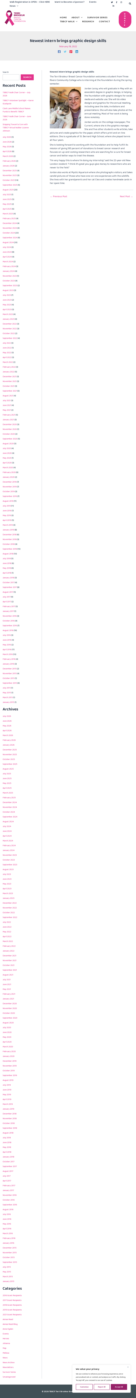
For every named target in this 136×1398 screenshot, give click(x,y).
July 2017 (6, 597)
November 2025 (10, 175)
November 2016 (10, 616)
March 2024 (8, 261)
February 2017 (9, 606)
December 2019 (9, 482)
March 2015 (8, 697)
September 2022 (10, 338)
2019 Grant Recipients (12, 1310)
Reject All (101, 1386)
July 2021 (7, 400)
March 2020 (8, 467)
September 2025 (10, 185)
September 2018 (10, 549)
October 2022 (9, 333)
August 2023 (8, 290)
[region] (101, 1379)
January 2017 (8, 611)
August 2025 (8, 189)
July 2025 (7, 194)
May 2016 (7, 644)
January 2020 (8, 477)
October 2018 (9, 544)
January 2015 (8, 702)
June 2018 (7, 563)
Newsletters (8, 1367)
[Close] (127, 1367)
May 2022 (7, 352)
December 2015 (9, 668)
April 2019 (7, 520)
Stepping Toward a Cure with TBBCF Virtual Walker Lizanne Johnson (16, 128)
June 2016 (7, 640)
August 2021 (8, 395)
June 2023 (7, 300)
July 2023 (7, 295)
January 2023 (8, 319)
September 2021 (10, 391)
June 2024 (7, 252)
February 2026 (9, 161)
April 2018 (7, 573)
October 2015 (9, 678)
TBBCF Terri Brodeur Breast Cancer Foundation (30, 27)
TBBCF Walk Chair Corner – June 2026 (17, 118)
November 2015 (10, 673)
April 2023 (7, 309)
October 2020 (9, 434)
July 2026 (7, 137)
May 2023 (7, 304)
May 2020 (7, 458)
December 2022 (10, 324)
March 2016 (8, 654)
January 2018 (8, 577)
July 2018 (7, 558)
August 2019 (8, 501)
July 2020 (7, 448)
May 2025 (7, 204)
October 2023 (9, 280)
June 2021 (7, 405)
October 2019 (9, 491)
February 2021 (9, 415)
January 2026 (8, 165)
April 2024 (7, 256)
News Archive (8, 1362)
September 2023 (10, 285)
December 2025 (10, 170)
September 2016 (10, 625)
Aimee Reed (8, 1319)
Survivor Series (9, 1372)
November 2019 (10, 486)
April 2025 (7, 209)
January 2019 (8, 530)
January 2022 (8, 371)
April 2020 (7, 462)
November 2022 (10, 328)
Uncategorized (9, 1377)
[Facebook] (117, 2)
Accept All (119, 1386)
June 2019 (7, 510)
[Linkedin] (113, 6)
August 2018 (8, 553)
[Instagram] (121, 2)
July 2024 (7, 247)
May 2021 (7, 410)
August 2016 (8, 630)
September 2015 (10, 683)
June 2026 (7, 142)
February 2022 (9, 367)
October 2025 (9, 180)
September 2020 (10, 439)
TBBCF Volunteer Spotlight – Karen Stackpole (18, 102)
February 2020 (9, 472)
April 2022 (7, 357)
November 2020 (10, 429)
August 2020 (8, 443)
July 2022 (7, 343)
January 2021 (8, 419)
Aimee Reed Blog (10, 1324)
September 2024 (10, 237)
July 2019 (7, 506)
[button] (17, 6)
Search (6, 72)
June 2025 (7, 199)
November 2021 (9, 381)
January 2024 (8, 271)
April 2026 (7, 151)
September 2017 (10, 587)
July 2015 (7, 688)
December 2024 (10, 223)
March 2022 (8, 362)
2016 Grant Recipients (12, 1295)
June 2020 (7, 453)
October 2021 (8, 386)
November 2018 (10, 539)
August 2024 (8, 242)
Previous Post (58, 196)
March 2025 (8, 213)
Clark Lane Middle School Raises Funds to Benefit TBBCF (16, 110)
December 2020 (10, 424)
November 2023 (10, 276)
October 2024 (9, 233)
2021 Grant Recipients (12, 1314)
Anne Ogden (8, 1329)
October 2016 (9, 621)
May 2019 (7, 515)
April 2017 (7, 601)
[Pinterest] (71, 51)
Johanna (6, 1343)
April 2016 (7, 649)
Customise (84, 1386)
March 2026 (8, 156)
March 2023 (8, 314)
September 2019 (10, 496)
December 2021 (9, 376)
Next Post (126, 196)
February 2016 (9, 659)
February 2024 (9, 266)
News (5, 1357)
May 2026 (7, 146)
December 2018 (9, 534)
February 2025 (9, 218)
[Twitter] (112, 2)
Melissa (6, 1353)
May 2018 (7, 568)
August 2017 (8, 592)
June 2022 (7, 348)
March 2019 (8, 525)
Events (6, 1333)
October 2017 (8, 582)
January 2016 (8, 664)
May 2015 (7, 692)
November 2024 (10, 228)
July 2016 (7, 635)
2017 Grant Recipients (12, 1300)
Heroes (6, 1338)
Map (4, 1348)
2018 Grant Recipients (12, 1305)
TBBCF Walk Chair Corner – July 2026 (16, 94)
